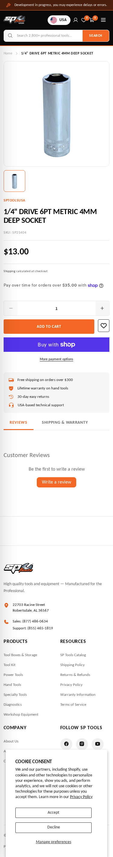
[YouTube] (98, 744)
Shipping (10, 271)
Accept (53, 812)
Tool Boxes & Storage (20, 655)
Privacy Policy (81, 797)
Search (95, 36)
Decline (53, 827)
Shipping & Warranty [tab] (65, 422)
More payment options (56, 359)
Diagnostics (13, 705)
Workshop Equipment (21, 715)
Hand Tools (12, 685)
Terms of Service (73, 705)
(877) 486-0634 (35, 621)
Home (8, 53)
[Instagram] (82, 744)
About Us (11, 741)
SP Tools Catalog (73, 655)
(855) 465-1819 (40, 628)
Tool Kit (9, 665)
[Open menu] (103, 20)
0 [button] (95, 18)
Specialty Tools (15, 695)
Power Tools (13, 675)
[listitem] (14, 181)
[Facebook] (66, 744)
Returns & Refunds (75, 675)
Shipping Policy (72, 665)
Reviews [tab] (18, 422)
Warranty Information (78, 695)
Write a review (56, 482)
